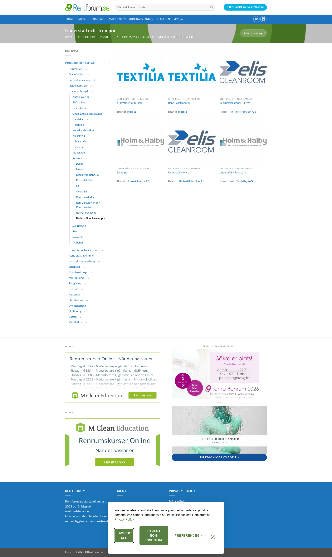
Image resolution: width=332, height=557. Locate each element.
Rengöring (75, 283)
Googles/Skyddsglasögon (87, 113)
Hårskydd (78, 124)
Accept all (125, 535)
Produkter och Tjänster (93, 37)
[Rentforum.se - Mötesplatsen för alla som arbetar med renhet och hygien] (87, 7)
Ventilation (75, 322)
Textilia (131, 111)
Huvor (80, 169)
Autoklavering (80, 96)
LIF (78, 185)
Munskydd (78, 152)
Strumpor (123, 172)
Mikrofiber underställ (130, 102)
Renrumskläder (85, 197)
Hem (70, 19)
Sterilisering (76, 300)
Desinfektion (76, 74)
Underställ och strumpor (90, 218)
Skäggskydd (79, 225)
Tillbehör (77, 242)
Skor (75, 231)
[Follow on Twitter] (256, 19)
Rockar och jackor (87, 212)
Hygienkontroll (78, 85)
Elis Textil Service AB (242, 111)
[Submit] (212, 7)
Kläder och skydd (126, 37)
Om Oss (81, 19)
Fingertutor (79, 108)
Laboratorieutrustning (82, 261)
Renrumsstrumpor (179, 102)
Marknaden (117, 19)
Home (69, 37)
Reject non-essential (154, 535)
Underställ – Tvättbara (232, 172)
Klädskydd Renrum (87, 174)
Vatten (73, 316)
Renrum (147, 37)
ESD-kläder (79, 102)
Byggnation (75, 68)
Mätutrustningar (79, 272)
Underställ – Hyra (178, 172)
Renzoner (74, 294)
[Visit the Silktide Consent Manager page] (212, 537)
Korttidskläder (85, 180)
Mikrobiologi (76, 277)
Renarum (96, 19)
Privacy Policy (124, 519)
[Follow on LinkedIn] (263, 19)
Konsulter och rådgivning (84, 250)
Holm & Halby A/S (138, 181)
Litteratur (74, 266)
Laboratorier (80, 141)
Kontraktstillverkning (81, 255)
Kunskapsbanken (141, 19)
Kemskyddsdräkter (83, 130)
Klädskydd (78, 135)
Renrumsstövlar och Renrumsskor (88, 205)
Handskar (78, 119)
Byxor (79, 163)
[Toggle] (109, 62)
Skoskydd (78, 236)
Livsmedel (78, 147)
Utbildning (75, 311)
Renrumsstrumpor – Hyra (234, 102)
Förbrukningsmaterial (82, 80)
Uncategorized (77, 305)
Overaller (81, 191)
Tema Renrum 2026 (170, 19)
